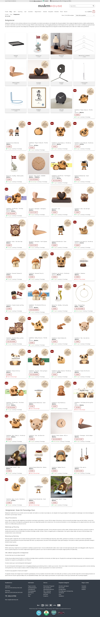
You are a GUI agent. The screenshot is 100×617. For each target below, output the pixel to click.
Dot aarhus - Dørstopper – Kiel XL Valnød (83, 435)
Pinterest (84, 589)
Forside (6, 11)
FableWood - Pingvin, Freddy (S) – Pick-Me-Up (38, 143)
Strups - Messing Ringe (80, 305)
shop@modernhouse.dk (12, 599)
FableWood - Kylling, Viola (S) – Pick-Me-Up (61, 370)
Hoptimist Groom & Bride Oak (12, 142)
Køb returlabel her (47, 587)
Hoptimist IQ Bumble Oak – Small (59, 241)
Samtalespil (61, 592)
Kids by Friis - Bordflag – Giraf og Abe (60, 305)
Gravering (20, 11)
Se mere (77, 114)
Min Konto (45, 594)
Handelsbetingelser (32, 587)
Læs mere (78, 407)
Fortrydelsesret (31, 589)
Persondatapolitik (32, 591)
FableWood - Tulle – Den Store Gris (36, 435)
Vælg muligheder (34, 179)
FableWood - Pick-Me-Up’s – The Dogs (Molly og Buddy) (14, 209)
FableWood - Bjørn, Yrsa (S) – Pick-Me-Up (15, 499)
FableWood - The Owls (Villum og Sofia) (14, 338)
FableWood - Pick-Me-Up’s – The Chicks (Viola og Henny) (15, 403)
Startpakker (50, 11)
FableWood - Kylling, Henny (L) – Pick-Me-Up (38, 338)
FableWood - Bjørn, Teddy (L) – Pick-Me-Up (15, 435)
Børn (15, 11)
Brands (65, 11)
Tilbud (61, 11)
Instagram (84, 587)
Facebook (84, 586)
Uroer (60, 594)
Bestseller (56, 11)
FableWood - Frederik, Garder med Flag (15, 305)
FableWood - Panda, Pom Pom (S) (82, 370)
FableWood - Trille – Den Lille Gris (82, 338)
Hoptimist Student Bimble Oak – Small (37, 402)
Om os (29, 594)
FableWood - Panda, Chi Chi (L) (13, 370)
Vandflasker (61, 596)
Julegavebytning (47, 592)
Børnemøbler (62, 587)
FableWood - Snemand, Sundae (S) (14, 273)
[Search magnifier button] (93, 5)
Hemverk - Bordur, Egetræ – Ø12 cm (60, 435)
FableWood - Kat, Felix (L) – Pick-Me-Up (60, 273)
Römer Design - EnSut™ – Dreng (59, 499)
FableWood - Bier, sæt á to (80, 467)
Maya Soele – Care (56, 208)
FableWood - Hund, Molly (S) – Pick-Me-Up (84, 142)
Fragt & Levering (31, 586)
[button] (10, 1)
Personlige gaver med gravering (66, 591)
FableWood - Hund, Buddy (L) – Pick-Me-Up (61, 142)
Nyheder (45, 11)
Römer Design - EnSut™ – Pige (13, 467)
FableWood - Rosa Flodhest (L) (58, 402)
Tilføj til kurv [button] (33, 212)
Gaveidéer (30, 11)
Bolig (10, 11)
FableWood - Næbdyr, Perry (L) (58, 467)
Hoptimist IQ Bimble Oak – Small (82, 175)
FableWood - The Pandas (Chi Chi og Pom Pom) (84, 403)
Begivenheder (38, 11)
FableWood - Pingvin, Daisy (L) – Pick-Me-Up (84, 110)
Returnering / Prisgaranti (48, 586)
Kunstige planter (62, 589)
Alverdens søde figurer (64, 586)
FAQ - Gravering (47, 591)
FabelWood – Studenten (80, 273)
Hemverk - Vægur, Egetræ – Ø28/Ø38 (37, 175)
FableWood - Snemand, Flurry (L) (36, 273)
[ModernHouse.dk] (50, 6)
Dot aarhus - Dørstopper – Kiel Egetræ (37, 208)
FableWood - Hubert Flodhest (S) (59, 338)
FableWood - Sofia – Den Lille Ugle (82, 208)
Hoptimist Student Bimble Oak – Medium (37, 467)
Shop (11, 14)
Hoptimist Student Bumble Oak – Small (37, 499)
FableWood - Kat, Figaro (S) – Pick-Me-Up (84, 241)
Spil (25, 11)
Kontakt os (45, 596)
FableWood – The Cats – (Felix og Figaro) (38, 370)
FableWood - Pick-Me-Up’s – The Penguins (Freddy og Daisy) (61, 176)
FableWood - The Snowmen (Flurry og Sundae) (37, 305)
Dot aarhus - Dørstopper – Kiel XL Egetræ (38, 241)
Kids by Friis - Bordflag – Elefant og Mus (14, 175)
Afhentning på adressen (48, 589)
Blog (29, 596)
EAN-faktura (31, 592)
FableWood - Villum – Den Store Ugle (14, 241)
